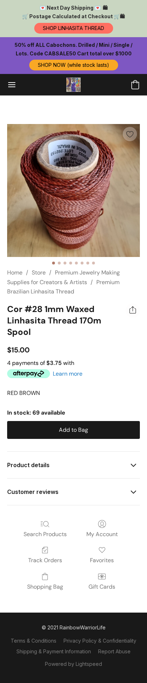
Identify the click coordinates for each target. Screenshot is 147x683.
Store (39, 272)
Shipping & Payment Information (53, 651)
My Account (102, 534)
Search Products (45, 534)
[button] (73, 28)
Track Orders (45, 560)
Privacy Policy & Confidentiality (100, 641)
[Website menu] (12, 85)
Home (14, 272)
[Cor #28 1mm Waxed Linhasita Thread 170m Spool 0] (73, 190)
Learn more (67, 373)
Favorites (102, 560)
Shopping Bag (45, 586)
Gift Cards (101, 586)
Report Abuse (114, 651)
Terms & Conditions (33, 641)
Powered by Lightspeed (73, 664)
